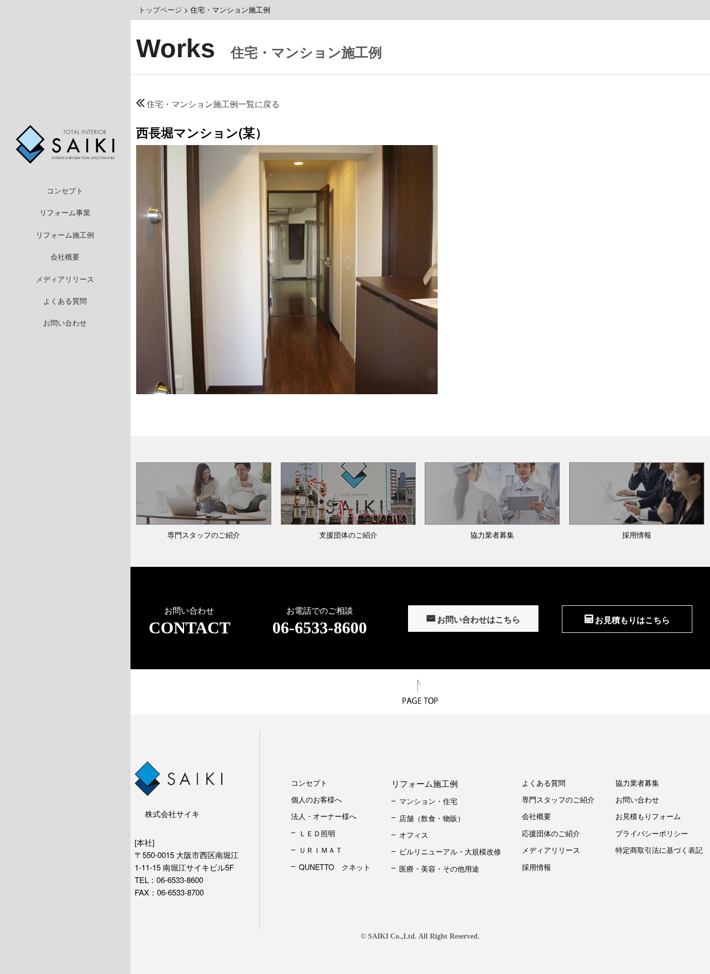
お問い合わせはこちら (477, 619)
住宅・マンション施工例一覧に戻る (212, 104)
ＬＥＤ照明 (317, 833)
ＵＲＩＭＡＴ (321, 850)
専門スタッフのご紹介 (558, 799)
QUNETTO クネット (335, 867)
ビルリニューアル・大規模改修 (450, 851)
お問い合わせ (65, 322)
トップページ (160, 9)
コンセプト (65, 190)
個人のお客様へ (316, 799)
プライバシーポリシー (651, 833)
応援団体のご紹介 (551, 833)
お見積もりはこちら (631, 620)
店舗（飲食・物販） (432, 818)
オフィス (413, 834)
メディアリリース (65, 279)
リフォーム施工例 (65, 234)
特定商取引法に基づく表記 (659, 850)
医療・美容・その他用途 (439, 868)
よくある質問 (65, 300)
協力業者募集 (637, 782)
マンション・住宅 (428, 801)
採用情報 (536, 867)
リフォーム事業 (65, 212)
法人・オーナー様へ (324, 816)
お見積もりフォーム (648, 816)
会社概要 (65, 256)
